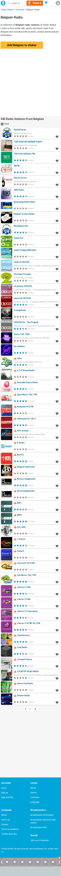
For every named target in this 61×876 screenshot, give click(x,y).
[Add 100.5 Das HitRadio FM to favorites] (57, 160)
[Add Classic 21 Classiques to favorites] (57, 618)
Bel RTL (20, 455)
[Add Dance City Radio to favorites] (57, 690)
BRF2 (19, 515)
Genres (33, 792)
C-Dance (21, 539)
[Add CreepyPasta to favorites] (57, 317)
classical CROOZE (22, 298)
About (4, 815)
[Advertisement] (30, 84)
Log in (4, 788)
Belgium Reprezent (26, 467)
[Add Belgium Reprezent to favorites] (57, 474)
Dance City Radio (25, 683)
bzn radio (21, 527)
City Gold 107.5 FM (26, 563)
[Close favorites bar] (59, 858)
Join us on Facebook (39, 840)
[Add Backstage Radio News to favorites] (57, 209)
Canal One (18, 238)
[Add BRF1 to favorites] (57, 510)
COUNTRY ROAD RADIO (28, 671)
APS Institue (23, 431)
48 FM (16, 166)
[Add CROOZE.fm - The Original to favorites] (57, 329)
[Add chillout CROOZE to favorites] (57, 269)
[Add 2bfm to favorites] (57, 365)
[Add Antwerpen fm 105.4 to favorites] (57, 425)
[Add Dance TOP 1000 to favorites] (57, 341)
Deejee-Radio (23, 695)
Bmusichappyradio (26, 491)
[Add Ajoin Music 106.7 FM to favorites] (57, 401)
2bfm (19, 358)
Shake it (37, 3)
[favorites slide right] (59, 863)
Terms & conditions (9, 829)
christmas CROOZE (23, 286)
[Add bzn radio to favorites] (57, 534)
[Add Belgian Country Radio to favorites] (57, 221)
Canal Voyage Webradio (25, 250)
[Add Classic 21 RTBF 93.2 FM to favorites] (57, 630)
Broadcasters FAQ (38, 827)
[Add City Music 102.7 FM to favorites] (57, 582)
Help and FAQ (7, 797)
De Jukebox (19, 346)
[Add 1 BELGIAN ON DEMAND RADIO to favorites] (57, 148)
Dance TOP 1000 (21, 334)
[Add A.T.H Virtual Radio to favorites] (57, 377)
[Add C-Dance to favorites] (57, 546)
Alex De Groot (20, 178)
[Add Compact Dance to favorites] (57, 666)
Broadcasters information (42, 815)
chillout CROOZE (21, 262)
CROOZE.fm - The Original (26, 322)
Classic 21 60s (24, 587)
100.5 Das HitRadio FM (24, 154)
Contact (4, 824)
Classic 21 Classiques (27, 611)
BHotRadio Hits (21, 226)
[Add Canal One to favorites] (57, 245)
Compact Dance (24, 659)
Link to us (5, 820)
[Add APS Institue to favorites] (57, 437)
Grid (6, 123)
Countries (20, 9)
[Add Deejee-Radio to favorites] (57, 702)
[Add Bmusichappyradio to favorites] (57, 498)
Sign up (4, 792)
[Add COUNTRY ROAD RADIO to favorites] (57, 678)
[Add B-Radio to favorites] (57, 449)
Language (34, 802)
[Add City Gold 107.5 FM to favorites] (57, 570)
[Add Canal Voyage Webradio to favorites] (57, 257)
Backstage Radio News (24, 202)
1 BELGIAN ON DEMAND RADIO (28, 142)
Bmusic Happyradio (26, 479)
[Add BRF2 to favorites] (57, 522)
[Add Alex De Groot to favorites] (57, 185)
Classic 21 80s (24, 599)
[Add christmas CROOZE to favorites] (57, 293)
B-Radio (21, 443)
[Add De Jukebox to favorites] (57, 353)
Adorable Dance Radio (27, 382)
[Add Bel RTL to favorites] (57, 461)
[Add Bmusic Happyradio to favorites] (57, 486)
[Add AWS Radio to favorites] (57, 197)
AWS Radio (19, 190)
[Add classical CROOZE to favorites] (57, 305)
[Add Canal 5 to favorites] (57, 558)
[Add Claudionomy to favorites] (57, 642)
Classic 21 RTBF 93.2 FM (28, 623)
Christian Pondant (22, 274)
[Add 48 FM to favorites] (57, 173)
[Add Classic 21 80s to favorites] (57, 606)
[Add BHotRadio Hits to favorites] (57, 233)
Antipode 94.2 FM (25, 406)
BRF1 (19, 503)
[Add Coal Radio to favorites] (57, 654)
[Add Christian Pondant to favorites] (57, 281)
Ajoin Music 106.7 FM (27, 394)
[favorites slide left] (2, 863)
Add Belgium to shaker (22, 45)
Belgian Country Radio (24, 214)
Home (33, 788)
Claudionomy (23, 635)
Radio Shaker (7, 9)
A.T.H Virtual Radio (26, 370)
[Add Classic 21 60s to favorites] (57, 594)
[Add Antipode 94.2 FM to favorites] (57, 413)
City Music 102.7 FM (26, 575)
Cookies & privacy (9, 834)
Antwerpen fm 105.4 (26, 419)
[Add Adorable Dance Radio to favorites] (57, 389)
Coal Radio (22, 647)
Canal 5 (20, 551)
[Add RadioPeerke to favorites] (57, 136)
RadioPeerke (20, 130)
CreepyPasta (20, 310)
